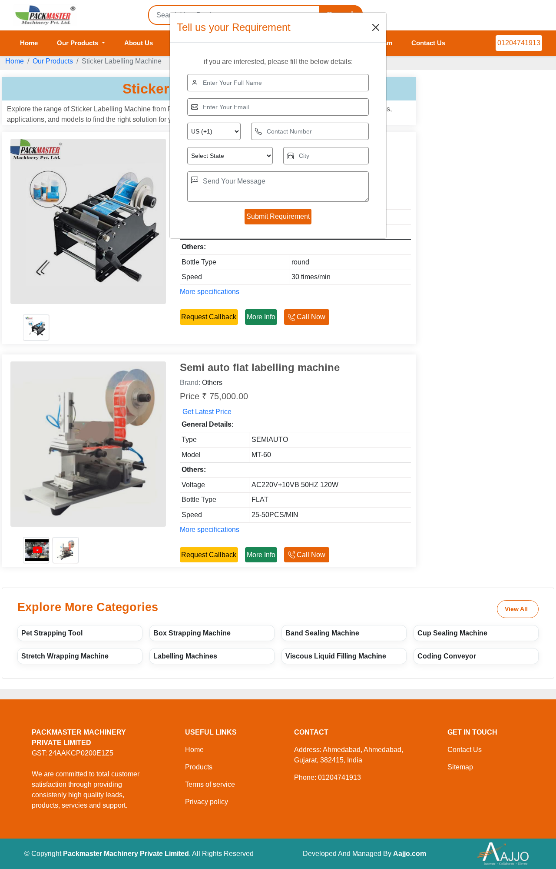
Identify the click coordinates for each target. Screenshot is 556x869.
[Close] (376, 27)
